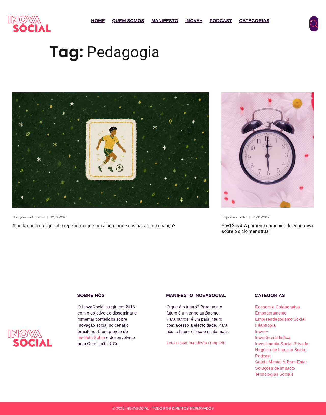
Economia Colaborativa (277, 307)
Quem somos (128, 20)
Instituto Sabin (91, 337)
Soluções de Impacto (28, 217)
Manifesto (164, 20)
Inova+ (193, 20)
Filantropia (265, 325)
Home (98, 20)
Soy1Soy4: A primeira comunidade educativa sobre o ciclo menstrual (267, 228)
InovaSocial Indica (272, 337)
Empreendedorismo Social (280, 319)
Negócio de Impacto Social (280, 350)
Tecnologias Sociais (274, 374)
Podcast (221, 20)
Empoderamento (234, 217)
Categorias (254, 20)
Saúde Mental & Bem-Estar (281, 362)
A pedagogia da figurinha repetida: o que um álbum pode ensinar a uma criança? (93, 225)
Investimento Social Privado (281, 344)
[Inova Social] (29, 23)
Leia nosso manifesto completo (196, 343)
